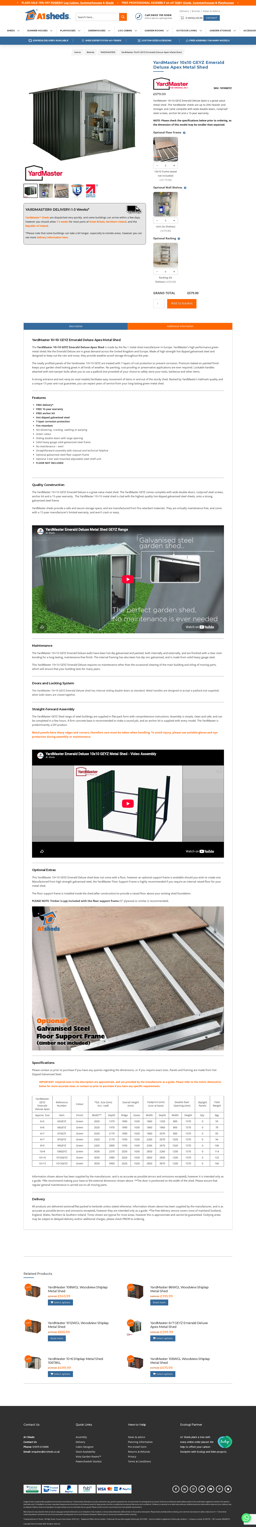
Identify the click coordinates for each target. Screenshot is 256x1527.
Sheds (110, 3)
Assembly (81, 1437)
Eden (213, 1451)
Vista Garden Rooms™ (88, 1456)
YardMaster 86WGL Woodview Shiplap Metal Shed (179, 1289)
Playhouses (226, 3)
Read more (159, 1302)
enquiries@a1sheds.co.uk (46, 1451)
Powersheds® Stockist (89, 1461)
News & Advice (211, 11)
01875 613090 (41, 1446)
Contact (227, 11)
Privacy (132, 1456)
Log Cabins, (72, 3)
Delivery (184, 11)
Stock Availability (85, 1451)
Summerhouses (91, 3)
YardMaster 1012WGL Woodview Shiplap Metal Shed (78, 1325)
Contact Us (30, 1442)
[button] (200, 18)
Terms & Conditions (139, 1461)
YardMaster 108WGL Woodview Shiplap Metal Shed (77, 1289)
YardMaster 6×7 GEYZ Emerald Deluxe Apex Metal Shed (179, 1325)
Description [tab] (76, 326)
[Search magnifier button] (123, 17)
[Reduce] (157, 165)
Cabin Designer (85, 1446)
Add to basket (182, 303)
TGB (177, 3)
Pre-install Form (137, 1446)
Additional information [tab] (180, 326)
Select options (61, 1302)
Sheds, (188, 3)
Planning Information (140, 1442)
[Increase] (174, 165)
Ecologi (201, 1451)
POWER (56, 3)
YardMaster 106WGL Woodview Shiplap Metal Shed (180, 1361)
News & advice (136, 1437)
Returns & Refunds (139, 1451)
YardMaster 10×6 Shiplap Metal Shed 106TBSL (75, 1361)
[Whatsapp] (246, 1518)
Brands (196, 11)
